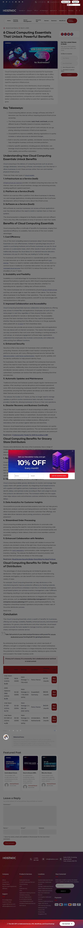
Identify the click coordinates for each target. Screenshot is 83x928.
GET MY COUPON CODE (59, 476)
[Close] (72, 451)
